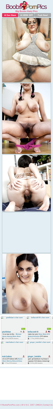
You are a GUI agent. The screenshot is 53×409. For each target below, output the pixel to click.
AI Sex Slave (10, 15)
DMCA (38, 405)
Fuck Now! (43, 15)
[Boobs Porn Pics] (26, 5)
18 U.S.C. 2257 (27, 405)
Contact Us (48, 405)
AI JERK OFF (26, 15)
